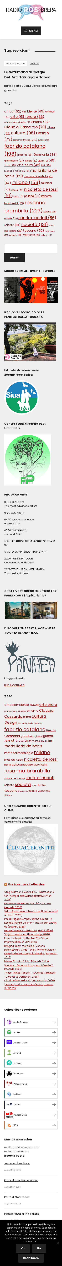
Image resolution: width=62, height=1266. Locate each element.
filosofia (25, 155)
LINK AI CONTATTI (14, 685)
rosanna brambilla (27, 770)
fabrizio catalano (24, 729)
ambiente (33, 111)
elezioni (31, 140)
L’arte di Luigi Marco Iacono (21, 1180)
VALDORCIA (31, 235)
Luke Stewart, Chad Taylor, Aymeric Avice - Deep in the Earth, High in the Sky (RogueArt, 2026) (30, 953)
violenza (46, 235)
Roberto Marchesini (34, 764)
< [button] (8, 289)
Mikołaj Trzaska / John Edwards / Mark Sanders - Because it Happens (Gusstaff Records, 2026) (28, 965)
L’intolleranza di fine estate (21, 1214)
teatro (15, 231)
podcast (34, 63)
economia (19, 140)
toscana (33, 230)
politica (32, 196)
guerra (47, 160)
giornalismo (14, 160)
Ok (23, 1248)
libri (46, 165)
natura (17, 190)
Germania (45, 154)
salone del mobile (14, 778)
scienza (12, 225)
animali (34, 705)
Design (10, 722)
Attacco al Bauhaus (17, 1163)
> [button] (53, 289)
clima (27, 717)
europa (43, 139)
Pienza (17, 196)
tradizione (23, 791)
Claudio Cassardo (25, 127)
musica (9, 760)
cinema (40, 122)
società (34, 224)
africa (12, 111)
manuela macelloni (16, 170)
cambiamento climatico (17, 122)
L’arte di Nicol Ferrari (16, 1197)
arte (18, 116)
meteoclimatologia (18, 753)
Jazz (10, 165)
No (39, 1248)
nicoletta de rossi (40, 759)
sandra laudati (37, 217)
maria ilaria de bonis (23, 746)
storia (34, 785)
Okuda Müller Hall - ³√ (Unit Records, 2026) (29, 980)
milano (26, 182)
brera (35, 116)
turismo (16, 235)
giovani (31, 160)
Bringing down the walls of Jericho (24, 946)
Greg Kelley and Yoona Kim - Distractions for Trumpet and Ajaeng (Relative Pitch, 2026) (29, 895)
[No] (57, 1243)
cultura (23, 133)
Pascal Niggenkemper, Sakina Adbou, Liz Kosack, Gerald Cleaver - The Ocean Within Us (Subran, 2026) (30, 922)
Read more (31, 1258)
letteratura (28, 165)
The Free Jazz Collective (26, 884)
